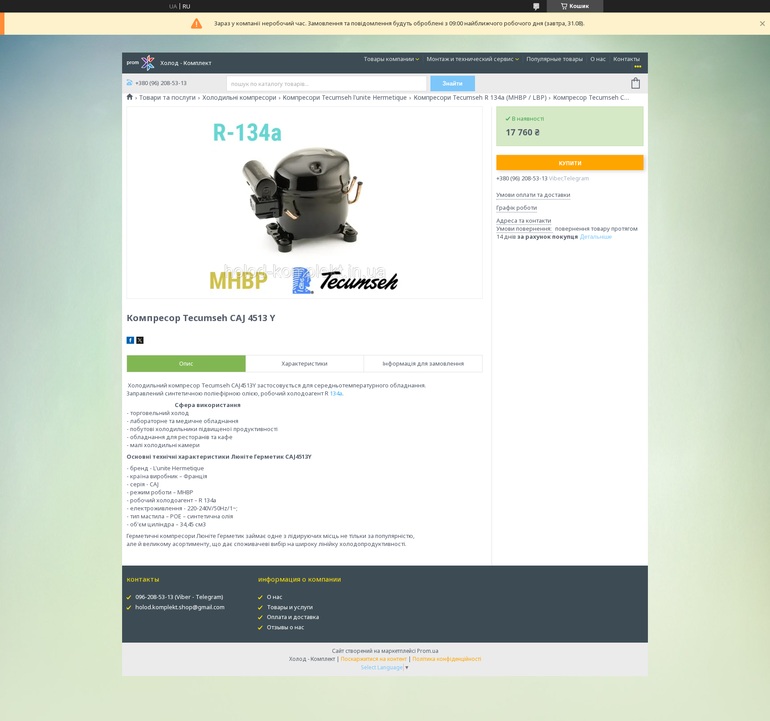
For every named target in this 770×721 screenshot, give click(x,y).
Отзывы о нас (285, 627)
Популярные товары (555, 59)
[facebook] (130, 342)
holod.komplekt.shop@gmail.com (180, 607)
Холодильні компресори (239, 98)
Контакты (627, 59)
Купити (570, 163)
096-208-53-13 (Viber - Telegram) (179, 597)
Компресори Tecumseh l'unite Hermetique (345, 98)
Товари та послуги (167, 98)
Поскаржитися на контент (374, 659)
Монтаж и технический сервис (470, 59)
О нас (598, 59)
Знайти (452, 83)
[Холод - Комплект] (141, 62)
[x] (139, 342)
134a (336, 393)
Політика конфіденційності (447, 659)
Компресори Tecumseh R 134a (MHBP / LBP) (480, 98)
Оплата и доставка (293, 617)
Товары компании (389, 59)
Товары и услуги (290, 607)
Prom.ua (427, 651)
